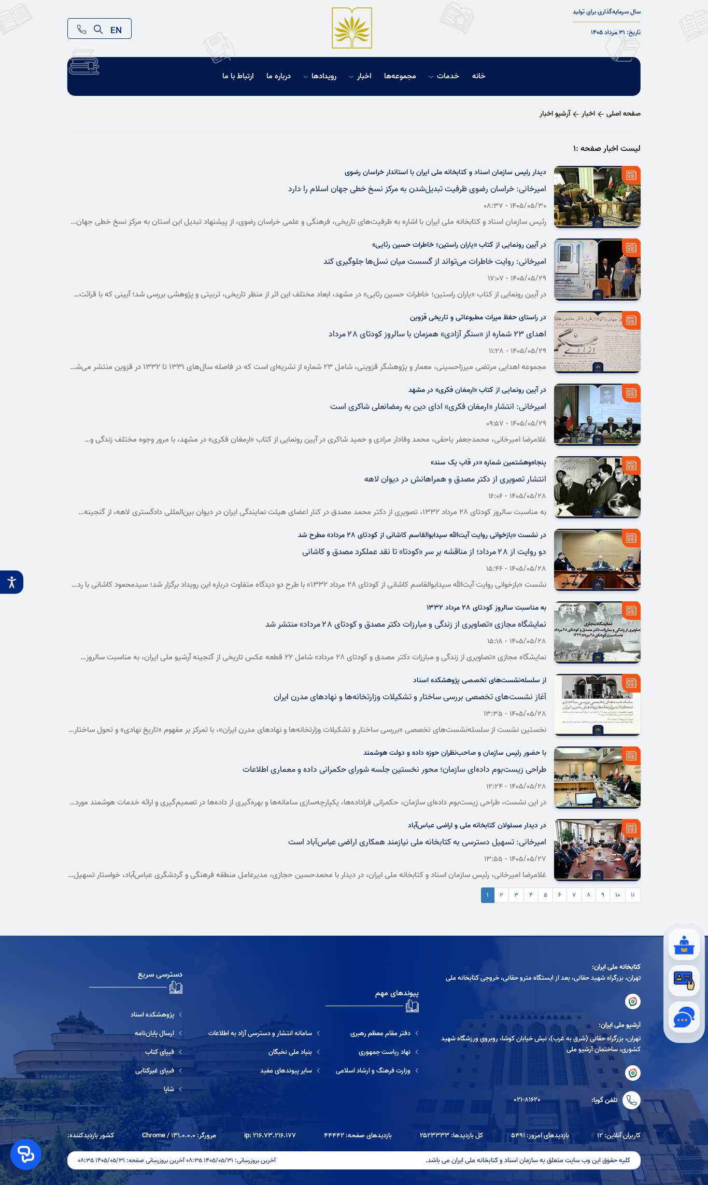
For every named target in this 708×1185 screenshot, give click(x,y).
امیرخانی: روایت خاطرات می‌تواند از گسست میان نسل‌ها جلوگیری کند (434, 262)
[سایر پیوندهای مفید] (264, 1070)
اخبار (364, 76)
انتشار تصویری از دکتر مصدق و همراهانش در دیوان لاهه (455, 479)
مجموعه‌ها (400, 76)
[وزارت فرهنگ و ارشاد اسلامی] (377, 1070)
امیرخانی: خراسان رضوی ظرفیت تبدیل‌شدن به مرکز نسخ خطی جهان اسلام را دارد (417, 189)
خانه (479, 76)
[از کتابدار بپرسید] (684, 944)
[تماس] (81, 28)
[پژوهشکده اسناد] (135, 1014)
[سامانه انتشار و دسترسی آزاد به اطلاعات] (264, 1033)
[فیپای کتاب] (135, 1052)
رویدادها (323, 76)
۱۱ (633, 895)
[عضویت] (684, 981)
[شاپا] (135, 1089)
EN (116, 28)
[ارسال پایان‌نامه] (135, 1033)
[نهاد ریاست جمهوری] (377, 1052)
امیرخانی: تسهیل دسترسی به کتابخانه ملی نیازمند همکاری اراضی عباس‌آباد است (417, 842)
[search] (98, 28)
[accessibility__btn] (11, 582)
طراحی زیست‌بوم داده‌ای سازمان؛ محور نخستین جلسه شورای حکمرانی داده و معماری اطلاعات (394, 770)
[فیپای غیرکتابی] (135, 1070)
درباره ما (278, 76)
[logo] (352, 28)
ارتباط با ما (237, 76)
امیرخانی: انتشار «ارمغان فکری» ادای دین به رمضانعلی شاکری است (438, 407)
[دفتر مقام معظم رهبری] (377, 1033)
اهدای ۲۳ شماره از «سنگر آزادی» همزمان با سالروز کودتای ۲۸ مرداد (437, 334)
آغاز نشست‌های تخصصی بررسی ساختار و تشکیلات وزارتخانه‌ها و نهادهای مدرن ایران (410, 697)
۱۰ (617, 895)
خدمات (448, 76)
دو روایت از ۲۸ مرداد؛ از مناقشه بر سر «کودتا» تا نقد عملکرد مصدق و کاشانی (424, 552)
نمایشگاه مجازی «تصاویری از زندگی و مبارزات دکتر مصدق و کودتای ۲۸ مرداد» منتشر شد (405, 624)
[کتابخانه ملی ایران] (633, 1001)
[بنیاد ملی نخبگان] (264, 1052)
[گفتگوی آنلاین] (684, 1017)
